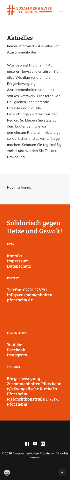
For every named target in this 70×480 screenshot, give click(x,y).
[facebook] (27, 444)
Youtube (14, 344)
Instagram (17, 355)
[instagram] (43, 444)
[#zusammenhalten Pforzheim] (29, 10)
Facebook (16, 349)
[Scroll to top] (62, 472)
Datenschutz (19, 266)
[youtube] (35, 444)
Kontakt (14, 256)
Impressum (18, 261)
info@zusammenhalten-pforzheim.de (30, 297)
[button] (61, 10)
